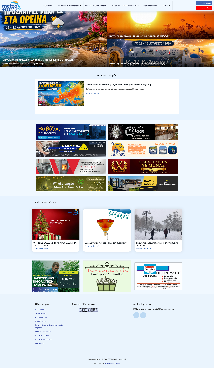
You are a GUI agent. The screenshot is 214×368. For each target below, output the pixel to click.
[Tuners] (55, 276)
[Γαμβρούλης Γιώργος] (71, 166)
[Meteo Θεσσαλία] (12, 5)
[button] (48, 5)
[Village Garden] (143, 132)
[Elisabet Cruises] (143, 149)
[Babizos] (71, 132)
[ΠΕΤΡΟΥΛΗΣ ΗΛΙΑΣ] (158, 276)
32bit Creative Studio (112, 363)
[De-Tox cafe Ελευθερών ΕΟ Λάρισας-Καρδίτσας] (143, 183)
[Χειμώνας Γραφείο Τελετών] (143, 166)
